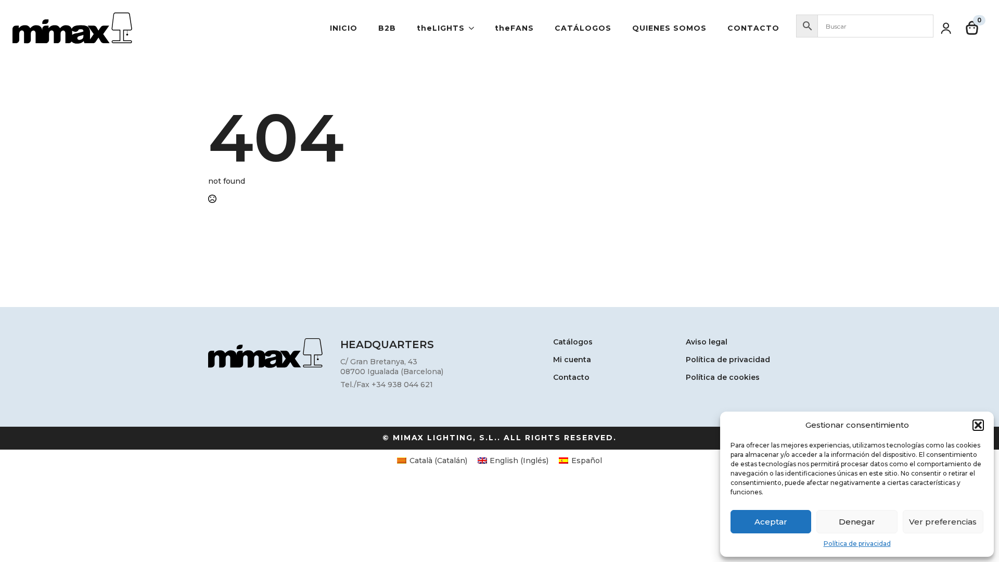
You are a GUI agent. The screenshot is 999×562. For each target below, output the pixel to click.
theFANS (514, 28)
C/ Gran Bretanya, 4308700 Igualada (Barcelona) (391, 367)
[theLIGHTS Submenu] (474, 28)
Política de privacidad (857, 543)
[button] (978, 425)
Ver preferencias (943, 522)
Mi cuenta (572, 360)
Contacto (753, 28)
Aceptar (770, 522)
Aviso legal (706, 342)
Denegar (857, 522)
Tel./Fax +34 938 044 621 (386, 384)
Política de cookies (723, 378)
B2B (387, 28)
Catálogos (583, 28)
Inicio (343, 28)
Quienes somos (669, 28)
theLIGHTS (441, 28)
